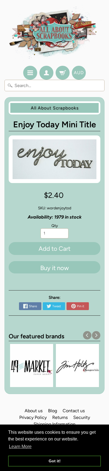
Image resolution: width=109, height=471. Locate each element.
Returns (60, 417)
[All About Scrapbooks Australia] (54, 33)
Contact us (74, 410)
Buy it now (54, 268)
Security (81, 417)
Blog (52, 410)
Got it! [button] (55, 461)
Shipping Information (54, 424)
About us (33, 410)
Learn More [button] (20, 446)
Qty (54, 225)
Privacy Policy (33, 417)
